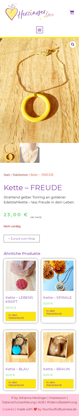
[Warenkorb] (72, 12)
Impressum (57, 398)
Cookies (8, 409)
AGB (41, 402)
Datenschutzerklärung (19, 402)
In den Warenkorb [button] (16, 316)
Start (7, 175)
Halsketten (20, 175)
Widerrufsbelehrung (62, 402)
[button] (39, 29)
